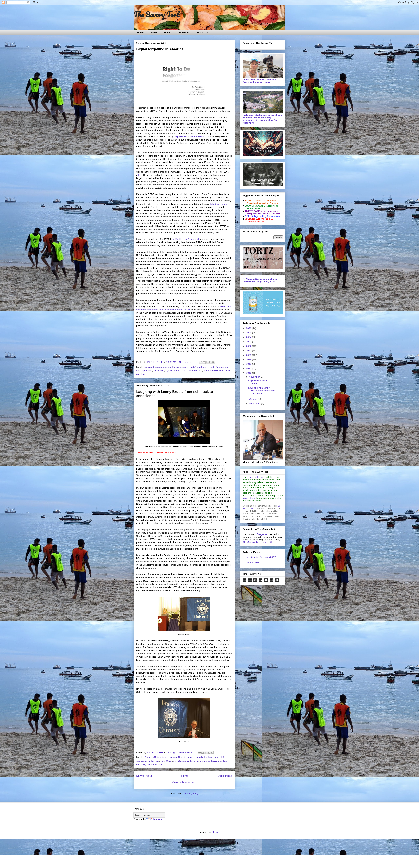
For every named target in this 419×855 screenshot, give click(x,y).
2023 (249, 341)
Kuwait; (258, 200)
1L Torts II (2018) (251, 562)
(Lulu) (258, 208)
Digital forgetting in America (159, 49)
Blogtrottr (262, 534)
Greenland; (252, 203)
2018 (249, 364)
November (254, 377)
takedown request (219, 204)
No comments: (187, 362)
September (255, 403)
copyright (149, 367)
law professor (257, 477)
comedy (199, 757)
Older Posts (225, 775)
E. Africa (273, 203)
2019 (249, 359)
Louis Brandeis (219, 761)
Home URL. (258, 542)
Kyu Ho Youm (172, 370)
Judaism (191, 761)
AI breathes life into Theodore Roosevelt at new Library (259, 80)
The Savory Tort (157, 14)
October (253, 399)
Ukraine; (267, 200)
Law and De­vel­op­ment (266, 206)
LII (138, 175)
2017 (249, 368)
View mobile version (184, 782)
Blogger (216, 832)
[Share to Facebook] (210, 362)
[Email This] (200, 362)
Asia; (274, 200)
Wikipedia (178, 136)
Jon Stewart (179, 761)
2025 (249, 332)
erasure (184, 367)
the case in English (194, 136)
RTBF (215, 370)
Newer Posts (144, 775)
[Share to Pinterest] (213, 362)
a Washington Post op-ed (186, 239)
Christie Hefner (185, 757)
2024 (249, 337)
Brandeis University (154, 757)
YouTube (184, 32)
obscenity (141, 764)
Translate (158, 819)
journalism (159, 370)
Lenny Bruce (203, 761)
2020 (249, 355)
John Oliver (166, 761)
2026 (249, 328)
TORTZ (168, 32)
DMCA (175, 367)
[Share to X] (207, 362)
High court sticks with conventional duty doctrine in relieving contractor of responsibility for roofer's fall (262, 119)
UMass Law (202, 32)
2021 (249, 350)
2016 (249, 373)
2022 (249, 346)
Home (140, 32)
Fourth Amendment (218, 367)
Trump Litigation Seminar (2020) (259, 557)
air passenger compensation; (261, 212)
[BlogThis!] (204, 362)
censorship (171, 757)
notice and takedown (191, 370)
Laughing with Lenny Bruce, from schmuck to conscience (261, 390)
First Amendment (198, 367)
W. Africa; (264, 203)
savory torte (249, 498)
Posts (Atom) (191, 793)
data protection (163, 367)
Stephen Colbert (155, 764)
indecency (154, 761)
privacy (207, 370)
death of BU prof (271, 213)
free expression (144, 370)
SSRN (154, 32)
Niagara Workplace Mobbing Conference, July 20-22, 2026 (260, 280)
